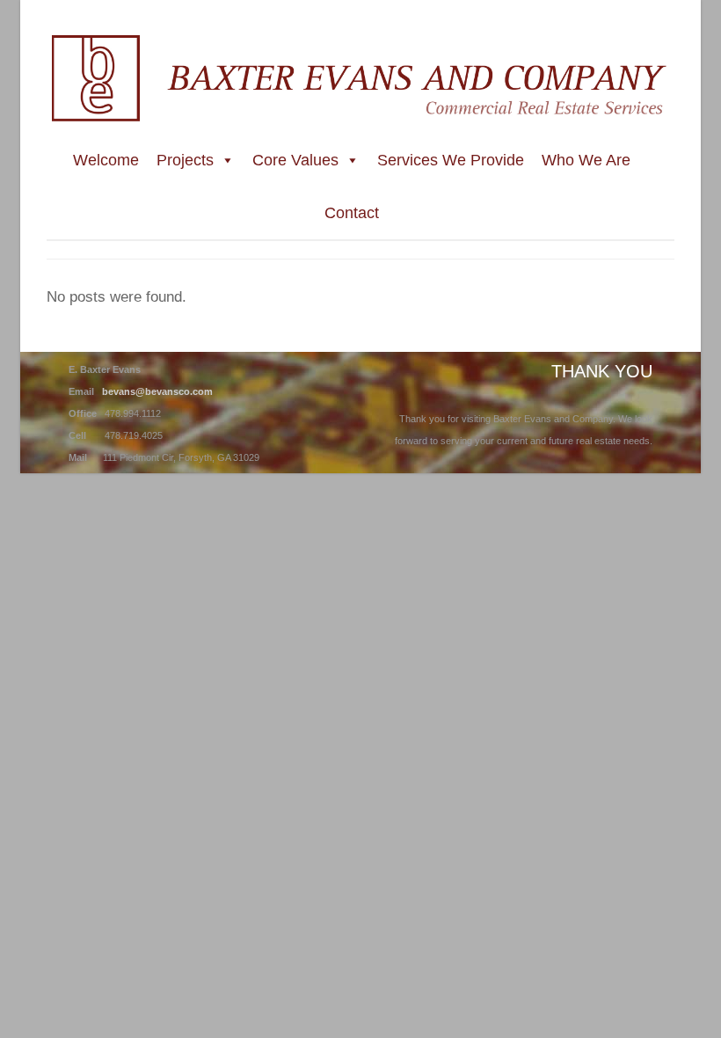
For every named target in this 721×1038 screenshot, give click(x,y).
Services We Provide (450, 160)
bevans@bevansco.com (157, 391)
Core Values (295, 160)
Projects (185, 160)
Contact (351, 213)
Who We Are (586, 160)
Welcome (106, 160)
